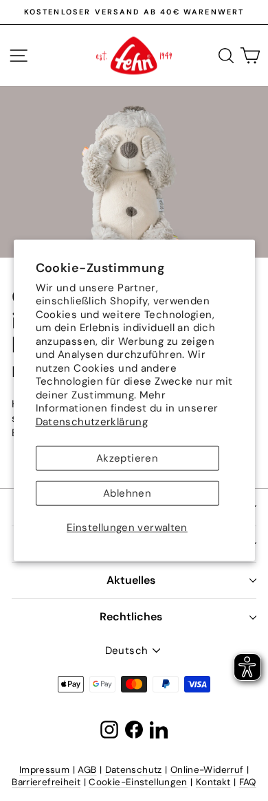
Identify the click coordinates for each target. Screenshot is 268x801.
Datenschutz (133, 770)
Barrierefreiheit (46, 782)
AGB (87, 770)
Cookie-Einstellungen (138, 782)
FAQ (247, 782)
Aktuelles (131, 580)
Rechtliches (131, 616)
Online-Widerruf (207, 770)
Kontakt (213, 782)
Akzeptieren (127, 458)
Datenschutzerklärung (92, 422)
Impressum (44, 770)
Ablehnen (127, 493)
